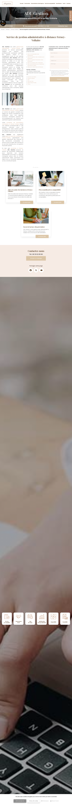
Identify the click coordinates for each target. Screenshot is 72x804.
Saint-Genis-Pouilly (32, 82)
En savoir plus (26, 202)
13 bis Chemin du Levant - (37, 26)
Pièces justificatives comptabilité (50, 190)
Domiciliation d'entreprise (37, 3)
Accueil (21, 3)
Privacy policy (55, 801)
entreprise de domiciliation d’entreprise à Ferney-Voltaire (12, 123)
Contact (68, 3)
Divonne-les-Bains (32, 77)
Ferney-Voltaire (14, 29)
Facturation (27, 3)
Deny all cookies (34, 801)
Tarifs (64, 3)
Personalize (46, 801)
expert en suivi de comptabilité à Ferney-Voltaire (12, 137)
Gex (28, 79)
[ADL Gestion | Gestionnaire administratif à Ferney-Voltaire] (7, 3)
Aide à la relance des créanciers (35, 62)
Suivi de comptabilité (50, 3)
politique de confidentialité (58, 75)
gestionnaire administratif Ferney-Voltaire (12, 47)
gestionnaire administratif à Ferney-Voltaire (12, 109)
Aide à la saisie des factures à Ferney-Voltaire (20, 190)
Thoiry (29, 84)
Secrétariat (59, 3)
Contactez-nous (63, 26)
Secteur (7, 29)
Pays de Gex (30, 81)
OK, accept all (20, 801)
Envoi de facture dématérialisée (34, 227)
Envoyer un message (36, 258)
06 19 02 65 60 (8, 26)
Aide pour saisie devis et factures (35, 67)
